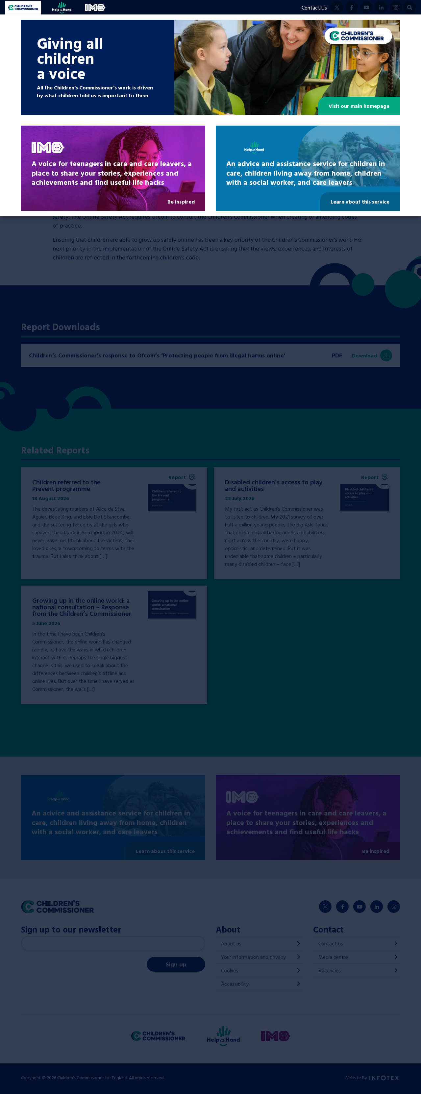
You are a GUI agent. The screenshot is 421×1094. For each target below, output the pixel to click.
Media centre (333, 957)
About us (231, 943)
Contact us (330, 943)
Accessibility (235, 984)
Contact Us (314, 8)
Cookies (229, 970)
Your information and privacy (253, 957)
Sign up (176, 964)
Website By (356, 1077)
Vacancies (329, 970)
